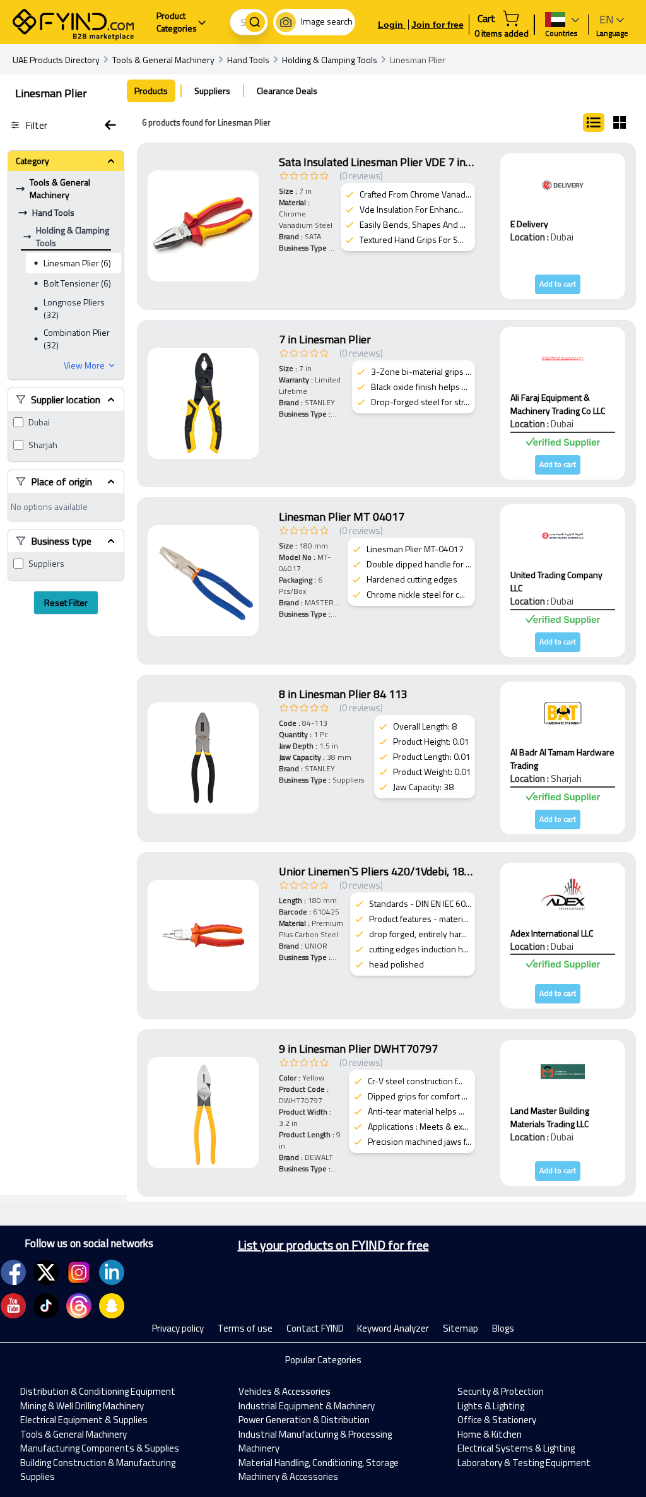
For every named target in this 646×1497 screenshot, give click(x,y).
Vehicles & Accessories (284, 1391)
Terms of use (245, 1328)
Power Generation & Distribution (304, 1419)
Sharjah (42, 445)
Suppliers (46, 563)
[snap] (111, 1305)
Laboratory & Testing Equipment (523, 1462)
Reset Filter (66, 602)
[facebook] (13, 1272)
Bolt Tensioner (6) (77, 283)
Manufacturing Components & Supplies (99, 1448)
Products (151, 90)
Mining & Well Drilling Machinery (82, 1406)
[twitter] (46, 1272)
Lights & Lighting (490, 1406)
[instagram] (78, 1272)
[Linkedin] (111, 1272)
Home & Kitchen (489, 1434)
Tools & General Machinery (73, 1434)
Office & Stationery (496, 1419)
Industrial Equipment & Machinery (306, 1406)
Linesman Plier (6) (77, 262)
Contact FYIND (315, 1328)
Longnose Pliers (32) (74, 308)
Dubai (39, 422)
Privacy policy (178, 1328)
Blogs (503, 1328)
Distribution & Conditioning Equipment (97, 1391)
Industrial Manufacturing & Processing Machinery (315, 1441)
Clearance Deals (287, 90)
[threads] (78, 1305)
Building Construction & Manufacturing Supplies (97, 1469)
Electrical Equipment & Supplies (84, 1419)
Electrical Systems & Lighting (516, 1448)
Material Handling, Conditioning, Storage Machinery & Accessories (318, 1469)
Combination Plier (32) (77, 339)
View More (84, 365)
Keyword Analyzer (393, 1328)
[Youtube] (13, 1305)
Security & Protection (500, 1391)
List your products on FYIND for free (333, 1245)
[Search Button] (255, 22)
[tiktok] (46, 1305)
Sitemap (460, 1328)
